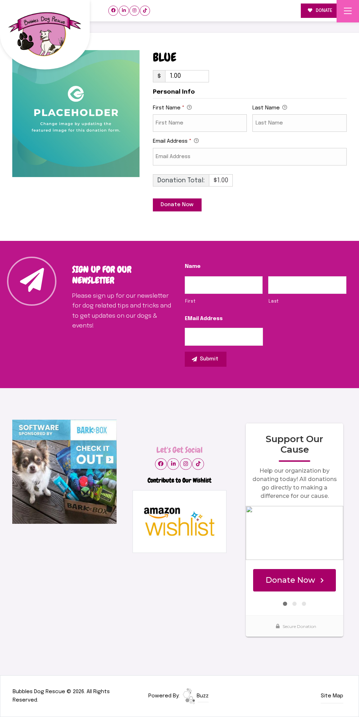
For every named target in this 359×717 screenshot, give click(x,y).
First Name (168, 108)
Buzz (202, 696)
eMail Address (204, 319)
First (190, 301)
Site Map (332, 696)
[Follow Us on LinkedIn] (124, 11)
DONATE (323, 10)
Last (274, 301)
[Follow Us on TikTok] (145, 11)
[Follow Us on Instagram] (134, 11)
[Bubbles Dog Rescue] (45, 35)
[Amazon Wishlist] (179, 522)
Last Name (266, 108)
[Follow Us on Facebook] (113, 11)
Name (193, 266)
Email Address (172, 141)
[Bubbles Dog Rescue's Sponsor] (64, 472)
